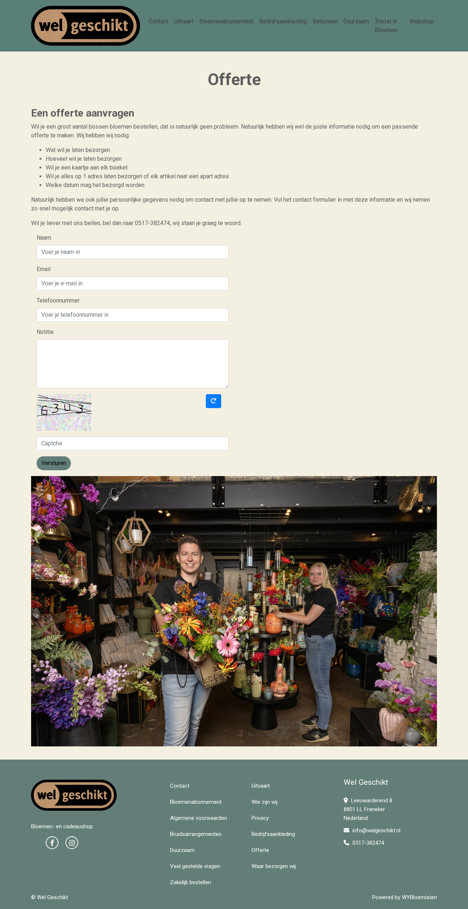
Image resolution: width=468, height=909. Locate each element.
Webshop (422, 21)
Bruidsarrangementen (196, 834)
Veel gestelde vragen (195, 866)
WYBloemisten (419, 897)
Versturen (53, 463)
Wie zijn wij (265, 802)
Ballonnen (325, 21)
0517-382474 (367, 843)
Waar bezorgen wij (274, 866)
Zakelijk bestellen (190, 882)
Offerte (260, 850)
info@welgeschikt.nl (376, 830)
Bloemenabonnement (226, 21)
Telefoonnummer (58, 300)
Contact (158, 21)
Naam (44, 237)
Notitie (45, 331)
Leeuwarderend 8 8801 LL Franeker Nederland (368, 809)
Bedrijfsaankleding (283, 21)
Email (43, 269)
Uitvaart (183, 21)
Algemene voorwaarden (198, 818)
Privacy (260, 818)
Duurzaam (356, 21)
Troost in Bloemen (386, 26)
